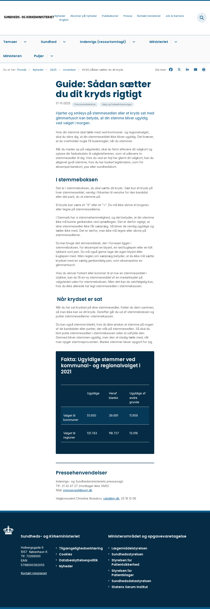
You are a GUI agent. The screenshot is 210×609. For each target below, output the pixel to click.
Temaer (10, 41)
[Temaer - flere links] (25, 42)
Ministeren (12, 56)
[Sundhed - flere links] (64, 42)
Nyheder (66, 566)
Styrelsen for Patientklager (123, 573)
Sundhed (48, 41)
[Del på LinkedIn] (187, 70)
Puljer (39, 56)
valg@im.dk (111, 498)
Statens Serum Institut (130, 587)
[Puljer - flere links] (51, 56)
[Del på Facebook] (171, 70)
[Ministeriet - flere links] (175, 42)
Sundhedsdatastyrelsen (131, 581)
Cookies (65, 554)
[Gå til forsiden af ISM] (27, 17)
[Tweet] (179, 70)
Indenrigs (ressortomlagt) (103, 41)
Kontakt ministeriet (34, 573)
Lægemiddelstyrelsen (129, 548)
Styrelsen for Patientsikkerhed (125, 562)
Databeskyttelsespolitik (71, 560)
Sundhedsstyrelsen (127, 554)
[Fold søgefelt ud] (202, 18)
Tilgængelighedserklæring (71, 548)
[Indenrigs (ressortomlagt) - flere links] (133, 42)
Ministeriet (159, 41)
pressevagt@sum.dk (77, 490)
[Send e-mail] (195, 70)
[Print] (204, 70)
